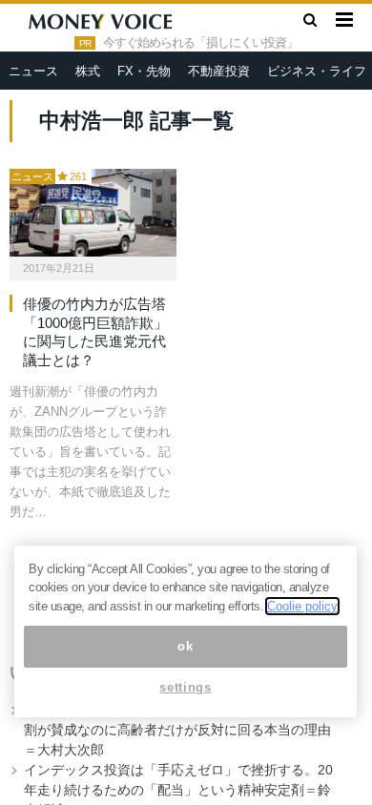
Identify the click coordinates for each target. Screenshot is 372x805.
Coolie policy (302, 606)
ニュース (33, 71)
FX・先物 (144, 71)
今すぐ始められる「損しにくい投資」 (200, 43)
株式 (87, 71)
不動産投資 (219, 71)
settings (185, 687)
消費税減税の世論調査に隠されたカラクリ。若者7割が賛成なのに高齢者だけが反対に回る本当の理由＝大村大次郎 (177, 729)
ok (185, 646)
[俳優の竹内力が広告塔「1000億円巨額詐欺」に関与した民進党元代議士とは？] (93, 213)
